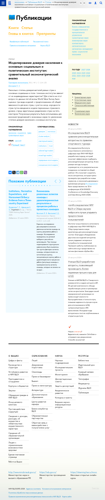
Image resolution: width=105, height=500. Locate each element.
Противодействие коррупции (16, 410)
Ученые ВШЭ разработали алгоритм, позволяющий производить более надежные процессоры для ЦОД (82, 269)
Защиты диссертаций (64, 386)
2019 (83, 75)
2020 (79, 75)
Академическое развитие (62, 391)
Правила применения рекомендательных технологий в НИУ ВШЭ (34, 496)
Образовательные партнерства (40, 417)
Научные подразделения (62, 361)
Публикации (33, 17)
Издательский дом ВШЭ (86, 366)
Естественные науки (83, 100)
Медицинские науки (83, 102)
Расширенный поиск (40, 41)
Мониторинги (61, 374)
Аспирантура (37, 390)
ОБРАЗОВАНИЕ (40, 356)
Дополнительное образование (39, 395)
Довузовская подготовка (37, 366)
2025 (74, 73)
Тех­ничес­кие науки (82, 113)
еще (73, 78)
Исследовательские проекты (64, 368)
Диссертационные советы (63, 380)
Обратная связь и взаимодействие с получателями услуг (40, 425)
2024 (79, 73)
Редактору (95, 488)
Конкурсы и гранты (63, 397)
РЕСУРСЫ (83, 356)
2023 (83, 73)
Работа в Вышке (15, 461)
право (74, 51)
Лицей (34, 360)
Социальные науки (82, 111)
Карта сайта (66, 496)
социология (83, 51)
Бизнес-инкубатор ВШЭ (40, 409)
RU (81, 3)
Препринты (46, 33)
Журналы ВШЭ (84, 388)
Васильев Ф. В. (42, 213)
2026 (88, 69)
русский (18, 141)
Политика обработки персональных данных (25, 493)
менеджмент (87, 49)
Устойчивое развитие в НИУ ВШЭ (18, 373)
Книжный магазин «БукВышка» (86, 373)
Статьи (27, 27)
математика (77, 49)
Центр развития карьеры (39, 402)
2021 (74, 75)
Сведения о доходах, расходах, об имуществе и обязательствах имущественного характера (18, 422)
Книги (13, 27)
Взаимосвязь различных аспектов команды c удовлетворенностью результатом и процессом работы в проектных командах (48, 200)
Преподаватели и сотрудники (16, 380)
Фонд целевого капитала (15, 403)
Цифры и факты (15, 360)
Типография (83, 379)
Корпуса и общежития (18, 386)
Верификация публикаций (19, 41)
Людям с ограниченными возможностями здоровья (15, 446)
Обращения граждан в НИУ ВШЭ (18, 396)
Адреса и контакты (33, 489)
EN (84, 3)
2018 (88, 75)
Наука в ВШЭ (45, 45)
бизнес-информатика (80, 26)
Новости (73, 124)
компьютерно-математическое (79, 44)
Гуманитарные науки (83, 97)
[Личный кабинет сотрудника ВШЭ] (95, 3)
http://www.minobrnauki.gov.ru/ (22, 472)
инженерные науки (80, 40)
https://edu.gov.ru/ (48, 472)
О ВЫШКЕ (13, 356)
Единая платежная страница (16, 455)
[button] (19, 185)
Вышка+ (35, 381)
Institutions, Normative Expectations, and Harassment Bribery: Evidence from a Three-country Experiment (20, 197)
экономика (76, 54)
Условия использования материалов (56, 489)
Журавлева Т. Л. (14, 207)
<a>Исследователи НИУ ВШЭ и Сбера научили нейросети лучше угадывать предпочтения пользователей (82, 212)
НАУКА (59, 356)
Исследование (91, 183)
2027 (83, 69)
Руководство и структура (15, 366)
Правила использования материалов (23, 45)
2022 (88, 73)
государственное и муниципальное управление (80, 32)
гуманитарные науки (80, 37)
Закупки (11, 390)
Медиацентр (84, 383)
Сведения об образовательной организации (16, 435)
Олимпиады (37, 372)
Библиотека (83, 360)
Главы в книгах (21, 33)
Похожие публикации (27, 181)
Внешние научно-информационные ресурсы (63, 404)
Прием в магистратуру (42, 385)
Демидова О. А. (14, 86)
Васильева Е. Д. (53, 213)
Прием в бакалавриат (41, 376)
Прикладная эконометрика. (18, 83)
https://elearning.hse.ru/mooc (84, 472)
